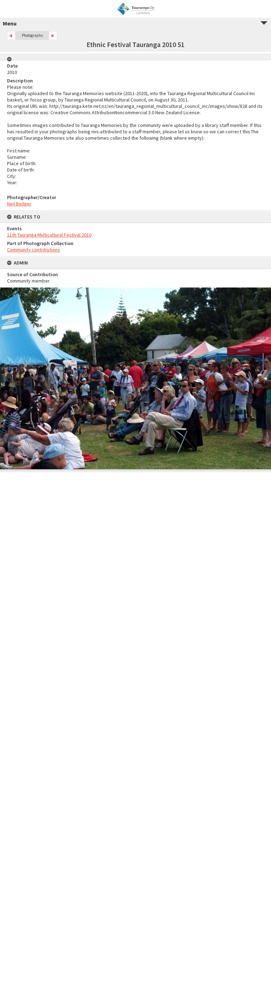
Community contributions (33, 249)
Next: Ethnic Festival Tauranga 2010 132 (53, 35)
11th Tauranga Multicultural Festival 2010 (49, 235)
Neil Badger (19, 204)
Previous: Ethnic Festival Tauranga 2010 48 (11, 35)
